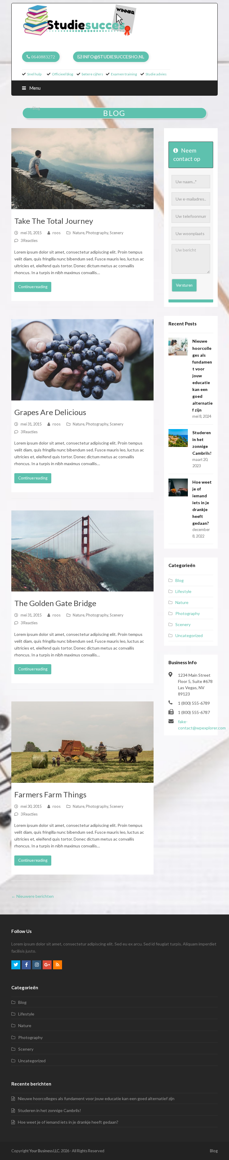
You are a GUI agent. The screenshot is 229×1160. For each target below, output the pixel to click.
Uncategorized (189, 635)
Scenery (116, 232)
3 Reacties (29, 240)
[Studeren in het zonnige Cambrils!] (178, 438)
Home (24, 108)
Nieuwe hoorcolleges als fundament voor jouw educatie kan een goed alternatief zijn (96, 1098)
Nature (78, 232)
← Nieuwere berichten (32, 896)
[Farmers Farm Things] (82, 742)
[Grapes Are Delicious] (82, 359)
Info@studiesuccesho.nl (113, 56)
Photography (97, 232)
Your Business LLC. (44, 1150)
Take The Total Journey (53, 221)
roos (56, 232)
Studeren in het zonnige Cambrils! (49, 1110)
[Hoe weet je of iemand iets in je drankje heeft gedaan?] (178, 487)
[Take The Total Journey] (82, 168)
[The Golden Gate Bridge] (82, 551)
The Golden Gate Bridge (55, 603)
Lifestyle (183, 591)
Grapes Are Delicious (50, 412)
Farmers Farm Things (50, 794)
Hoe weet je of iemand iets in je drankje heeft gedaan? (202, 502)
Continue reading (32, 286)
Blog (179, 580)
